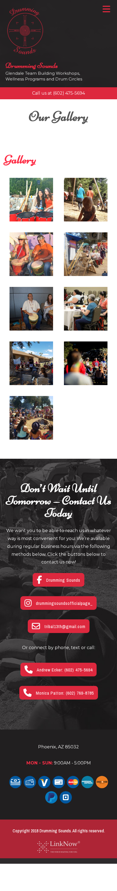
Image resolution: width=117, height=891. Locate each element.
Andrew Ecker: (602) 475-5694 (64, 670)
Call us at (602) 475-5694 (58, 93)
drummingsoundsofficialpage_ (64, 603)
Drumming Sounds (31, 65)
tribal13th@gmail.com (64, 626)
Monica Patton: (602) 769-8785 (64, 693)
